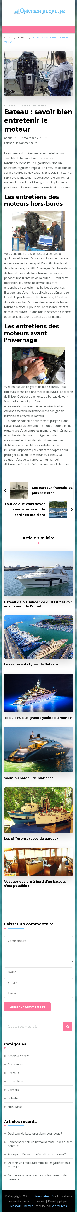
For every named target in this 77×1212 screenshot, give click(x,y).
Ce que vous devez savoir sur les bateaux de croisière (37, 1177)
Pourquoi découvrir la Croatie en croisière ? (37, 1154)
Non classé (15, 1107)
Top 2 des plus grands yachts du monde (38, 718)
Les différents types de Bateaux (31, 664)
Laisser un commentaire (20, 143)
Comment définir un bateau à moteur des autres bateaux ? (40, 1144)
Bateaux (9, 105)
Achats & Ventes (18, 1056)
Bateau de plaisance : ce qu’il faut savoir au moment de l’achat (38, 604)
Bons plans (15, 1081)
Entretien (40, 105)
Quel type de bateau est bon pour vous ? (35, 1133)
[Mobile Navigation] (38, 29)
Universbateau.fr (42, 1196)
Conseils (24, 105)
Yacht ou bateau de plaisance (29, 778)
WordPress (59, 1206)
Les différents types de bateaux (31, 838)
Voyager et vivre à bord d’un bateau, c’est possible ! (35, 884)
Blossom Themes (21, 1206)
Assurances (15, 1064)
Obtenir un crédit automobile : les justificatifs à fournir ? (39, 1165)
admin (8, 138)
